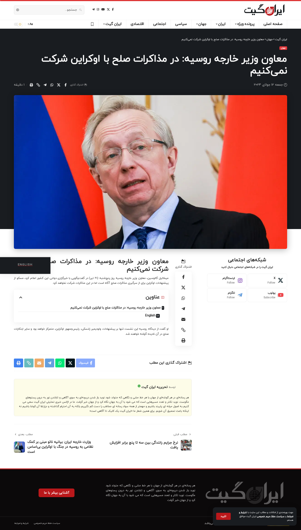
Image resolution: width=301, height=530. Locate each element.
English (150, 316)
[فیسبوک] (113, 9)
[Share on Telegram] (45, 84)
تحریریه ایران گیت (154, 387)
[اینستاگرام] (98, 9)
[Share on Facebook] (65, 84)
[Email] (183, 319)
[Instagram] (227, 280)
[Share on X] (59, 84)
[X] (108, 9)
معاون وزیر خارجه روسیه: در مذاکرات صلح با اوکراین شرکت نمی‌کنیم (116, 308)
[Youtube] (267, 295)
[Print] (31, 84)
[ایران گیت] (264, 10)
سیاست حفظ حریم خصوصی (270, 516)
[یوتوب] (103, 9)
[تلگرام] (93, 9)
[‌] (91, 24)
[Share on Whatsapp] (52, 84)
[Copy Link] (38, 84)
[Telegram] (227, 295)
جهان (283, 48)
